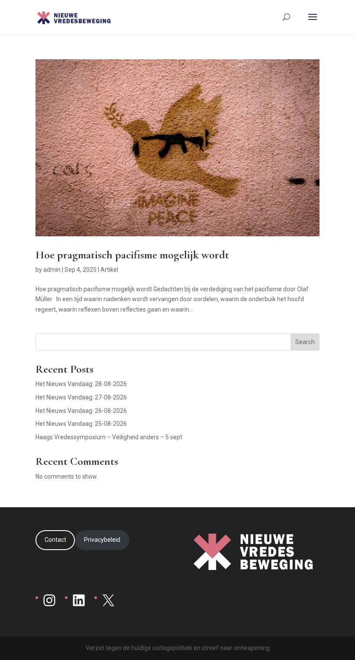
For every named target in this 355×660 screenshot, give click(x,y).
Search (305, 341)
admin (52, 269)
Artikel (109, 269)
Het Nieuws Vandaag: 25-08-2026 (81, 423)
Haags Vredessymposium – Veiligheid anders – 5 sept (109, 437)
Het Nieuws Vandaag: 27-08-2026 (81, 397)
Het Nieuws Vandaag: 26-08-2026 (81, 410)
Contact (55, 539)
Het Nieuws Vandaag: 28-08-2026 (81, 383)
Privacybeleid (102, 539)
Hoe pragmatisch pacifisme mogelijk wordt (132, 254)
